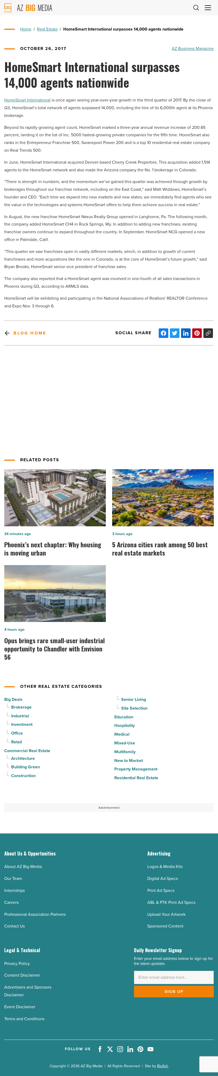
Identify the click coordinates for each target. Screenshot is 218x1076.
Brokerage (21, 707)
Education (123, 717)
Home (25, 29)
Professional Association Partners (35, 914)
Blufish (162, 1066)
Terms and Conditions (24, 1019)
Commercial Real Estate (27, 751)
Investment (21, 724)
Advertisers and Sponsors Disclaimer (27, 991)
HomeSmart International (27, 100)
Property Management (135, 769)
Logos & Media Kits (165, 866)
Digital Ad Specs (162, 878)
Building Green (25, 767)
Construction (23, 776)
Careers (11, 902)
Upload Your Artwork (166, 914)
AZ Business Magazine (193, 48)
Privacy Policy (17, 963)
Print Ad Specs (160, 890)
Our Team (13, 878)
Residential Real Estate (136, 778)
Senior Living (133, 699)
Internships (14, 890)
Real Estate (47, 29)
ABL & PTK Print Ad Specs (171, 902)
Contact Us (14, 926)
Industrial (20, 716)
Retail (16, 742)
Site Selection (134, 708)
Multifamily (125, 752)
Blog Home (30, 333)
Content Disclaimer (22, 975)
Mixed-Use (124, 743)
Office (17, 733)
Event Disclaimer (19, 1007)
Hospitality (124, 725)
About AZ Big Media (23, 866)
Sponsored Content (165, 926)
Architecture (23, 758)
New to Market (128, 760)
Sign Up (174, 991)
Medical (121, 734)
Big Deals (13, 699)
